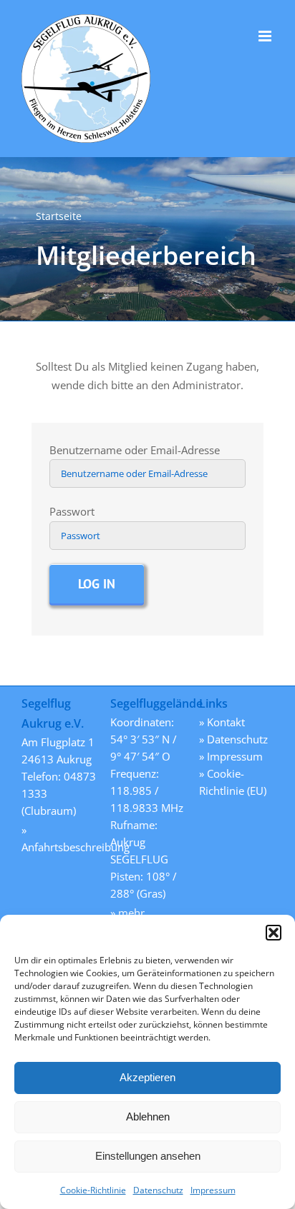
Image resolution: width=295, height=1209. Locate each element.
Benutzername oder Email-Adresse (134, 450)
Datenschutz (158, 1190)
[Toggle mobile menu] (266, 36)
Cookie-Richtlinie (93, 1190)
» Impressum (231, 756)
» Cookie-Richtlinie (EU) (232, 782)
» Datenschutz (233, 739)
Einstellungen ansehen (147, 1156)
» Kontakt (222, 722)
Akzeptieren (147, 1077)
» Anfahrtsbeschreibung (58, 838)
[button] (273, 932)
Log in (96, 584)
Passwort (72, 511)
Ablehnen (148, 1116)
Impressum (213, 1190)
